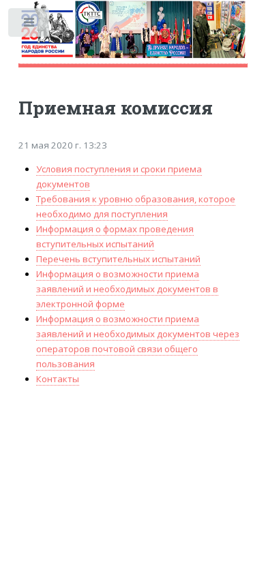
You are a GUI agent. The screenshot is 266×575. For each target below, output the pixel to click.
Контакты (57, 379)
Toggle (29, 25)
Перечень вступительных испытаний (118, 259)
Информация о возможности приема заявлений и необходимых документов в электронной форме (127, 289)
